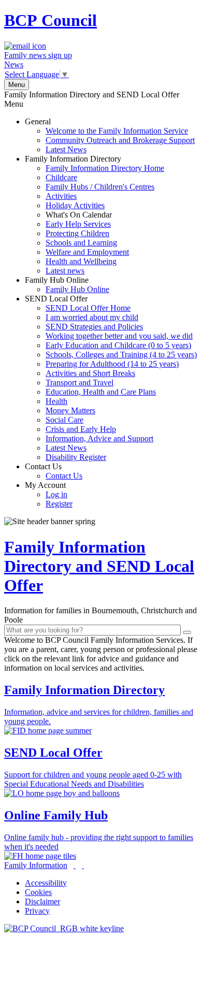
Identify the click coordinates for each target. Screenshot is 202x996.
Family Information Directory (94, 214)
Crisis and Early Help (81, 429)
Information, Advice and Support (99, 438)
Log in (56, 494)
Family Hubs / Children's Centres (100, 186)
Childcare (61, 177)
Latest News (66, 149)
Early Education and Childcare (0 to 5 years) (118, 345)
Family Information (35, 865)
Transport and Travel (79, 382)
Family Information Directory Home (105, 168)
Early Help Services (78, 224)
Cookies (38, 892)
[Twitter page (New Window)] (75, 865)
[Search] (187, 632)
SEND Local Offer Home (88, 308)
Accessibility (46, 882)
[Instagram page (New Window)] (83, 865)
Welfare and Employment (87, 252)
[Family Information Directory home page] (64, 928)
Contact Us (53, 471)
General (110, 135)
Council (50, 20)
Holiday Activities (75, 205)
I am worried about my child (92, 317)
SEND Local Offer (111, 377)
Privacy (37, 910)
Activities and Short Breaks (90, 373)
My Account (49, 494)
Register (59, 503)
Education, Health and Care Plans (101, 391)
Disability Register (76, 457)
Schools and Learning (81, 242)
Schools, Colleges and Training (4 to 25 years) (121, 354)
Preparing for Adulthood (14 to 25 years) (112, 363)
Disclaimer (42, 901)
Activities (61, 196)
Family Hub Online (67, 285)
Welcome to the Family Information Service (117, 130)
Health (56, 401)
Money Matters (70, 410)
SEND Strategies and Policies (94, 326)
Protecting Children (77, 233)
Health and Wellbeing (81, 261)
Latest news (65, 270)
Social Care (64, 419)
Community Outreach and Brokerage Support (120, 140)
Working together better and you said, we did (119, 335)
